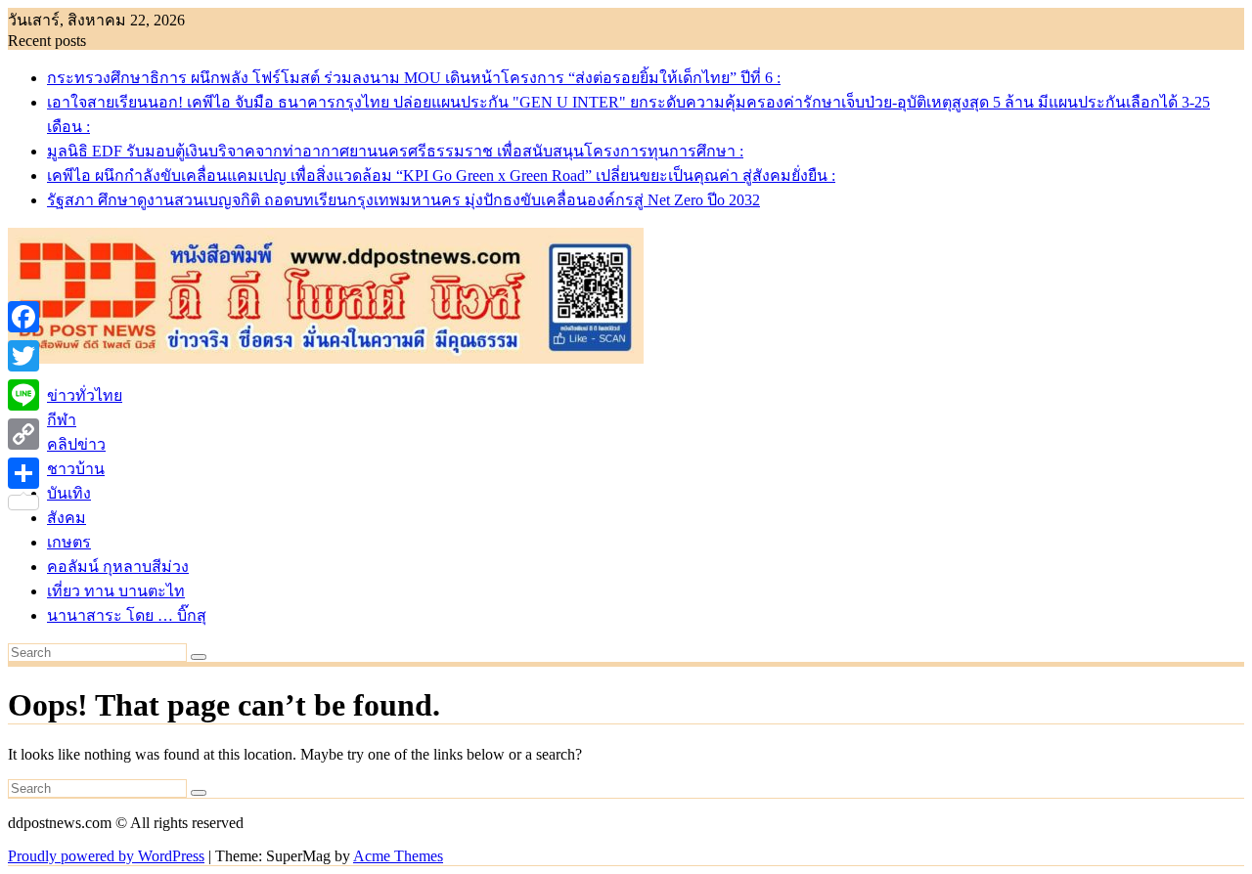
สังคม (66, 517)
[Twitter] (23, 355)
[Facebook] (23, 316)
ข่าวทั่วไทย (84, 395)
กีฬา (61, 420)
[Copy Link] (23, 434)
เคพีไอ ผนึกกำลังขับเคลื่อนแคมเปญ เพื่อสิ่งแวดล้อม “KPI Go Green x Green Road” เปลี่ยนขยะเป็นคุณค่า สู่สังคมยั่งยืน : (441, 175)
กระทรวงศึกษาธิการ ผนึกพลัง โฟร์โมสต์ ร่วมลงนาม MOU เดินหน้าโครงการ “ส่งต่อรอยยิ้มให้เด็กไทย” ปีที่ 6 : (414, 77)
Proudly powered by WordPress (106, 856)
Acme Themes (398, 856)
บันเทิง (69, 493)
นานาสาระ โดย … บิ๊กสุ (126, 615)
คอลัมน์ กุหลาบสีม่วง (118, 566)
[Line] (23, 395)
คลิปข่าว (76, 444)
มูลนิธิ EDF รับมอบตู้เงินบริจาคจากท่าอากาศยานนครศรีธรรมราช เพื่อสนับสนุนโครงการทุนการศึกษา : (395, 151)
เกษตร (69, 542)
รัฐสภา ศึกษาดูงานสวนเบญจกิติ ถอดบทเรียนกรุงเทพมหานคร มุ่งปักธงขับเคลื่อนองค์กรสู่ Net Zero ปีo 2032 (403, 200)
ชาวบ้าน (76, 468)
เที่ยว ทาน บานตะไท (116, 591)
